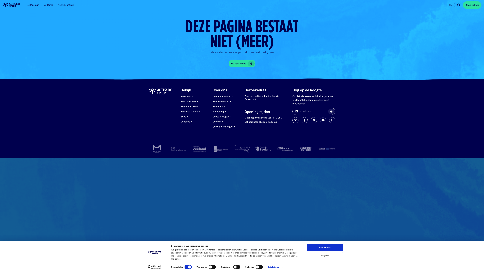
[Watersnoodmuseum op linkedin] (332, 120)
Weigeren (325, 255)
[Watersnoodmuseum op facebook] (305, 120)
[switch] (212, 267)
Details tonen (273, 267)
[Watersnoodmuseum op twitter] (295, 120)
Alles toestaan (325, 247)
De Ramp (48, 5)
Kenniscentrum (66, 5)
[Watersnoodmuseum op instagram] (314, 120)
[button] (331, 111)
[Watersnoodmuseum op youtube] (323, 120)
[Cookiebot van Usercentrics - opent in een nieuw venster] (154, 267)
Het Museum (32, 5)
